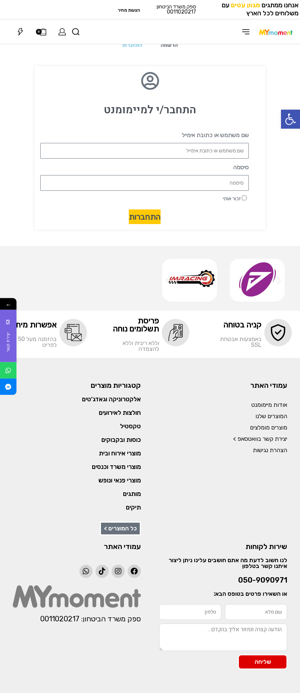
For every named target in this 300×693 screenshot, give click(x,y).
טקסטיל (130, 426)
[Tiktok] (102, 571)
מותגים (132, 493)
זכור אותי (232, 198)
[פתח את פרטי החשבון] (62, 32)
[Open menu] (246, 32)
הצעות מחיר (129, 10)
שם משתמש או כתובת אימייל (215, 135)
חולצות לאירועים (120, 412)
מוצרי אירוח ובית (120, 453)
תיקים (133, 507)
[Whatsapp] (86, 571)
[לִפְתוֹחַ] (20, 32)
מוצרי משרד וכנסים (116, 466)
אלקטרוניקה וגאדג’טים (111, 399)
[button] (290, 119)
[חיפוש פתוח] (76, 32)
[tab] (169, 45)
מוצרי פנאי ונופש (119, 480)
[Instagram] (118, 571)
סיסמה (241, 167)
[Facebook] (134, 571)
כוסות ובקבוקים (121, 439)
